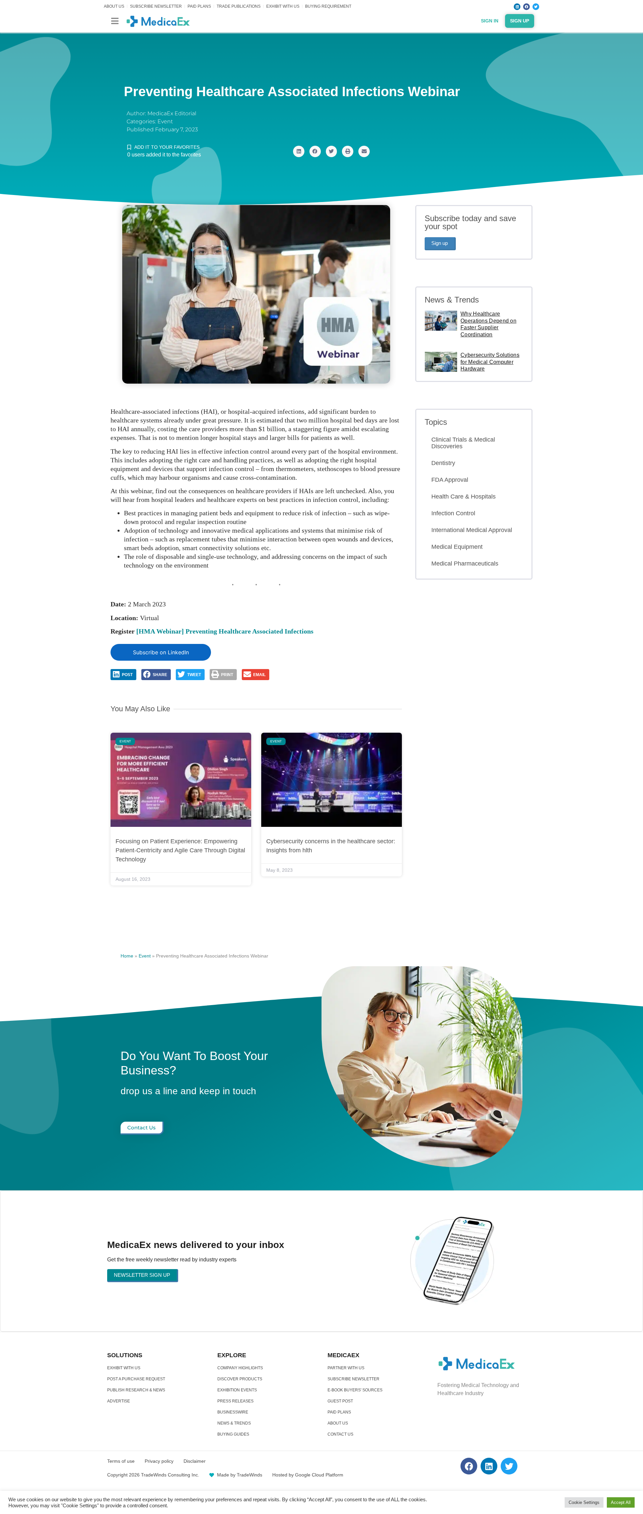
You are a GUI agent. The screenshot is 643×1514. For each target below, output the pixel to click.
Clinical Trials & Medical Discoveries (463, 443)
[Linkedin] (517, 6)
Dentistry (443, 463)
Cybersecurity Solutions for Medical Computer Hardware (489, 362)
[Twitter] (535, 6)
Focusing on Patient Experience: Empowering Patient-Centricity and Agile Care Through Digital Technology (180, 850)
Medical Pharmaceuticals (464, 563)
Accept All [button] (621, 1502)
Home (127, 956)
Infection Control (453, 513)
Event (165, 121)
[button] (115, 21)
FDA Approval (449, 479)
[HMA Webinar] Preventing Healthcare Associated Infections (224, 631)
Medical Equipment (457, 546)
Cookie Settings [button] (584, 1502)
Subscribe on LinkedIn (161, 652)
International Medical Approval (471, 530)
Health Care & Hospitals (463, 496)
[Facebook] (526, 6)
